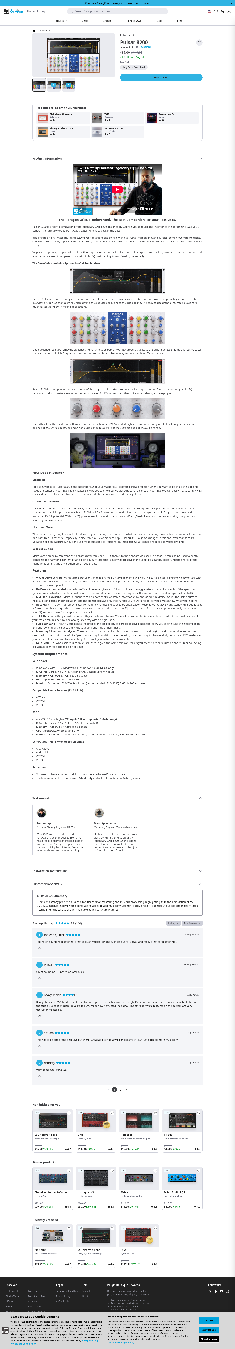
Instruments (12, 1290)
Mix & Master (41, 1253)
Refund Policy (63, 1301)
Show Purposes (209, 1339)
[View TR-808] (182, 1120)
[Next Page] (126, 1089)
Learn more (141, 3)
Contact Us (87, 1290)
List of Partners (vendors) (121, 1342)
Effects (9, 1301)
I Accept (209, 1320)
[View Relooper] (139, 1120)
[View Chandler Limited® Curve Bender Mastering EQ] (53, 1178)
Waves (53, 1253)
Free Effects (34, 1290)
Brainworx (89, 1196)
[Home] (33, 30)
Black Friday (34, 1306)
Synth (80, 1138)
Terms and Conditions (68, 1290)
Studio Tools (12, 1296)
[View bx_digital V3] (96, 1178)
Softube (44, 1196)
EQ (38, 30)
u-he (89, 1138)
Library (41, 11)
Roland (184, 1138)
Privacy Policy (63, 1296)
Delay (37, 1138)
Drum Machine (171, 1138)
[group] (52, 1131)
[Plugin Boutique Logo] (13, 11)
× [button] (231, 3)
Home (31, 11)
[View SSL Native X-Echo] (53, 1120)
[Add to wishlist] (199, 42)
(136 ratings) (145, 47)
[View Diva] (96, 1120)
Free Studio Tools (37, 1296)
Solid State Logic (51, 1138)
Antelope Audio (134, 1196)
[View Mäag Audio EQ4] (182, 1178)
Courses (32, 1301)
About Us (86, 1296)
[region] (117, 1330)
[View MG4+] (139, 1178)
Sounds (10, 1306)
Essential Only (208, 1330)
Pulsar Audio (127, 35)
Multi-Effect (126, 1138)
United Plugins (142, 1138)
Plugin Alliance (177, 1196)
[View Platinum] (53, 1235)
